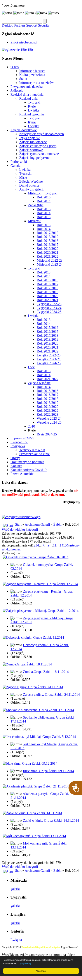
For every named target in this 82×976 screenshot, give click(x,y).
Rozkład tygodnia (31, 114)
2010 (31, 426)
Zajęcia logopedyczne (34, 158)
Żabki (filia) (36, 205)
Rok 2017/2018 (47, 233)
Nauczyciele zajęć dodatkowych (41, 134)
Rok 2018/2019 (47, 237)
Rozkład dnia (28, 98)
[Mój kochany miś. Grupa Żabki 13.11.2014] (34, 836)
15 (65, 545)
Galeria (15, 165)
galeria (15, 889)
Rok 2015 (44, 197)
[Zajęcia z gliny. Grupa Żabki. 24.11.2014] (33, 687)
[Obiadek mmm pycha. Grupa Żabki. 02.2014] (35, 557)
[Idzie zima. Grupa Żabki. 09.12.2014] (30, 763)
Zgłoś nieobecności (23, 42)
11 (54, 545)
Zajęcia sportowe (31, 150)
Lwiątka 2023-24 (49, 359)
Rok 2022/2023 (47, 414)
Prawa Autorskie (21, 474)
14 (61, 545)
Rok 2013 (44, 217)
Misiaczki (34, 221)
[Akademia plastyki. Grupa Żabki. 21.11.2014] (36, 786)
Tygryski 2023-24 (49, 308)
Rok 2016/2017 (47, 244)
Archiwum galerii (31, 189)
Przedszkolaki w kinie (34, 454)
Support (31, 25)
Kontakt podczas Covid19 (28, 470)
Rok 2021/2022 (47, 256)
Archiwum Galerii (37, 524)
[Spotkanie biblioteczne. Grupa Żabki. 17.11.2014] (38, 710)
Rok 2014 (44, 201)
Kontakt (16, 466)
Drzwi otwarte (29, 185)
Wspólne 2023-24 (49, 418)
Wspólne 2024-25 (49, 422)
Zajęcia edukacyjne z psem (37, 146)
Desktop (7, 25)
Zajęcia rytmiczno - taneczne (39, 154)
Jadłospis (16, 90)
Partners (19, 25)
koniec (16, 549)
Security (43, 25)
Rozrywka (17, 446)
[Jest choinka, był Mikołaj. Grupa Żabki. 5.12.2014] (39, 737)
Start (18, 524)
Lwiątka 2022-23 (49, 355)
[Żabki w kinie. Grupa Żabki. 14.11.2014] (32, 813)
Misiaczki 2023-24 (50, 264)
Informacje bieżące (32, 71)
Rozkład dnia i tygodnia (27, 94)
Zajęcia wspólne (39, 383)
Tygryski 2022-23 (49, 304)
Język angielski (29, 138)
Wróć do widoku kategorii (20, 529)
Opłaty (15, 458)
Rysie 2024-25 (47, 434)
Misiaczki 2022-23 (50, 260)
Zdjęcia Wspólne (31, 181)
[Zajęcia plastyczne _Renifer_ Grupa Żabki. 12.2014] (40, 584)
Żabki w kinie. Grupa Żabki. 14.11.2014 (51, 820)
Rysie (32, 106)
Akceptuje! (41, 970)
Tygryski (34, 102)
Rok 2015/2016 (47, 241)
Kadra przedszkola (32, 75)
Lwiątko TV (19, 442)
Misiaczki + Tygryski (42, 193)
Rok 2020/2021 (47, 252)
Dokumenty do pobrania (27, 462)
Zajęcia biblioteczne (33, 142)
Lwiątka (33, 110)
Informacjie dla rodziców (36, 82)
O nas (14, 67)
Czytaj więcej (24, 963)
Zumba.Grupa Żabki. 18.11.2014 (46, 672)
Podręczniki (18, 162)
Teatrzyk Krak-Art (32, 450)
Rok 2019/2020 (47, 248)
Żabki (57, 524)
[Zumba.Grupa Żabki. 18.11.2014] (27, 664)
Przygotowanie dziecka (26, 86)
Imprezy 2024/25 (22, 438)
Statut (23, 79)
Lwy (31, 367)
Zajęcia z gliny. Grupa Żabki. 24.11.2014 (51, 694)
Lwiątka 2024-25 (49, 363)
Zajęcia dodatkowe (23, 130)
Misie (23, 177)
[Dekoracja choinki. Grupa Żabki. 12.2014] (33, 637)
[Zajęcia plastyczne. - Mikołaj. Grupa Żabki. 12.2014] (40, 611)
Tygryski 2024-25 (49, 312)
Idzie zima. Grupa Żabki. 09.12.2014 (48, 771)
